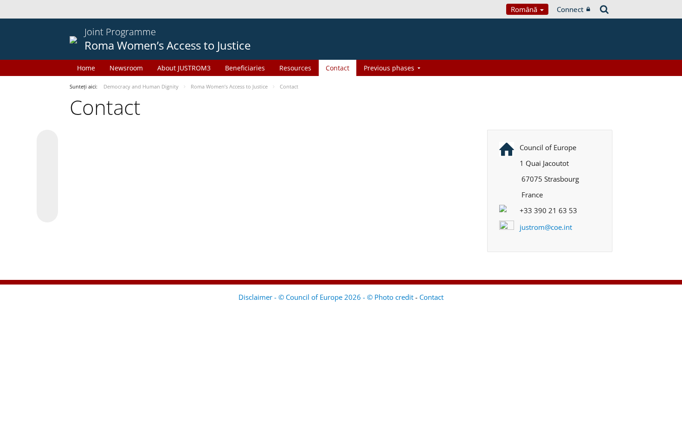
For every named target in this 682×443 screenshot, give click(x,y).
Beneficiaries (245, 67)
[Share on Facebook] (47, 177)
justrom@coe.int (546, 227)
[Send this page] (47, 212)
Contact (337, 67)
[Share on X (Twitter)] (47, 159)
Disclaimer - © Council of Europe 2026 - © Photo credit (326, 297)
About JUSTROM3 (184, 67)
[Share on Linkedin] (47, 194)
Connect (570, 9)
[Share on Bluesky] (47, 141)
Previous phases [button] (389, 67)
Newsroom (126, 67)
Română (525, 9)
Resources (295, 67)
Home (86, 67)
